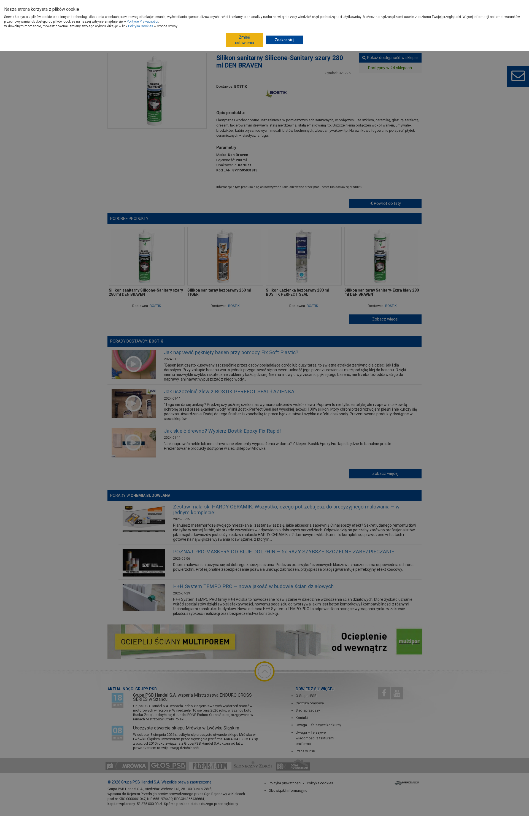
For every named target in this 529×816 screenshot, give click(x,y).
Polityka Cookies (140, 26)
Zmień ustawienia (244, 40)
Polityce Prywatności (142, 21)
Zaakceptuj (284, 40)
